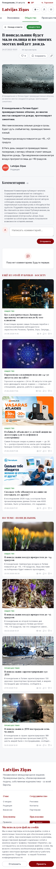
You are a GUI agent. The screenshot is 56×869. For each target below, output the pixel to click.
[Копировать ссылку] (51, 55)
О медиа (7, 801)
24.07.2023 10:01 (9, 49)
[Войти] (44, 9)
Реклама (34, 801)
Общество (30, 17)
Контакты (34, 805)
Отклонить (15, 864)
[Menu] (51, 9)
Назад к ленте (15, 27)
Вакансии (7, 810)
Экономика (13, 17)
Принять (41, 864)
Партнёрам (35, 810)
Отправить (45, 241)
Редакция (7, 805)
